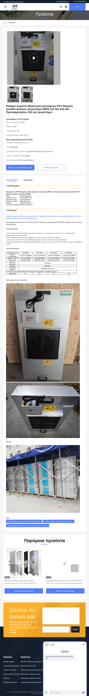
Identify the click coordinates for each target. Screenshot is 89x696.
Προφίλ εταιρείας (9, 661)
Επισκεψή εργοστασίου (11, 666)
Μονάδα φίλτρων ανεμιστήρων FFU (33, 661)
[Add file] (46, 692)
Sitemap (6, 678)
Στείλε (75, 629)
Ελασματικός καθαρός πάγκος (31, 678)
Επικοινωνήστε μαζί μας (11, 674)
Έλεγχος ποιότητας (10, 670)
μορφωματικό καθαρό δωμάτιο (31, 682)
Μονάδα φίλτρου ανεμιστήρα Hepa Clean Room (24, 521)
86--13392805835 (80, 1)
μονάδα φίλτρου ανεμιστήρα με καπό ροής (58, 521)
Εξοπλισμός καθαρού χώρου (30, 674)
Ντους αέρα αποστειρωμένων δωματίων (34, 670)
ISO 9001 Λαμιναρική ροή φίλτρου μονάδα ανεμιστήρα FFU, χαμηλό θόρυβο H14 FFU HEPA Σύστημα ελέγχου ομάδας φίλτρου (65, 582)
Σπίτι (5, 23)
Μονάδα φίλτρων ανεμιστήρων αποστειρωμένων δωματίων (28, 525)
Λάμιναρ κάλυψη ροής (28, 666)
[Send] (83, 692)
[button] (14, 568)
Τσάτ (77, 7)
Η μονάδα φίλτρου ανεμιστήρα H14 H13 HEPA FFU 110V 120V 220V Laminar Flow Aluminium (23, 582)
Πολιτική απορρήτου (10, 682)
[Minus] (83, 644)
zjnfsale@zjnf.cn (63, 1)
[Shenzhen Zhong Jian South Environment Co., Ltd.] (15, 6)
